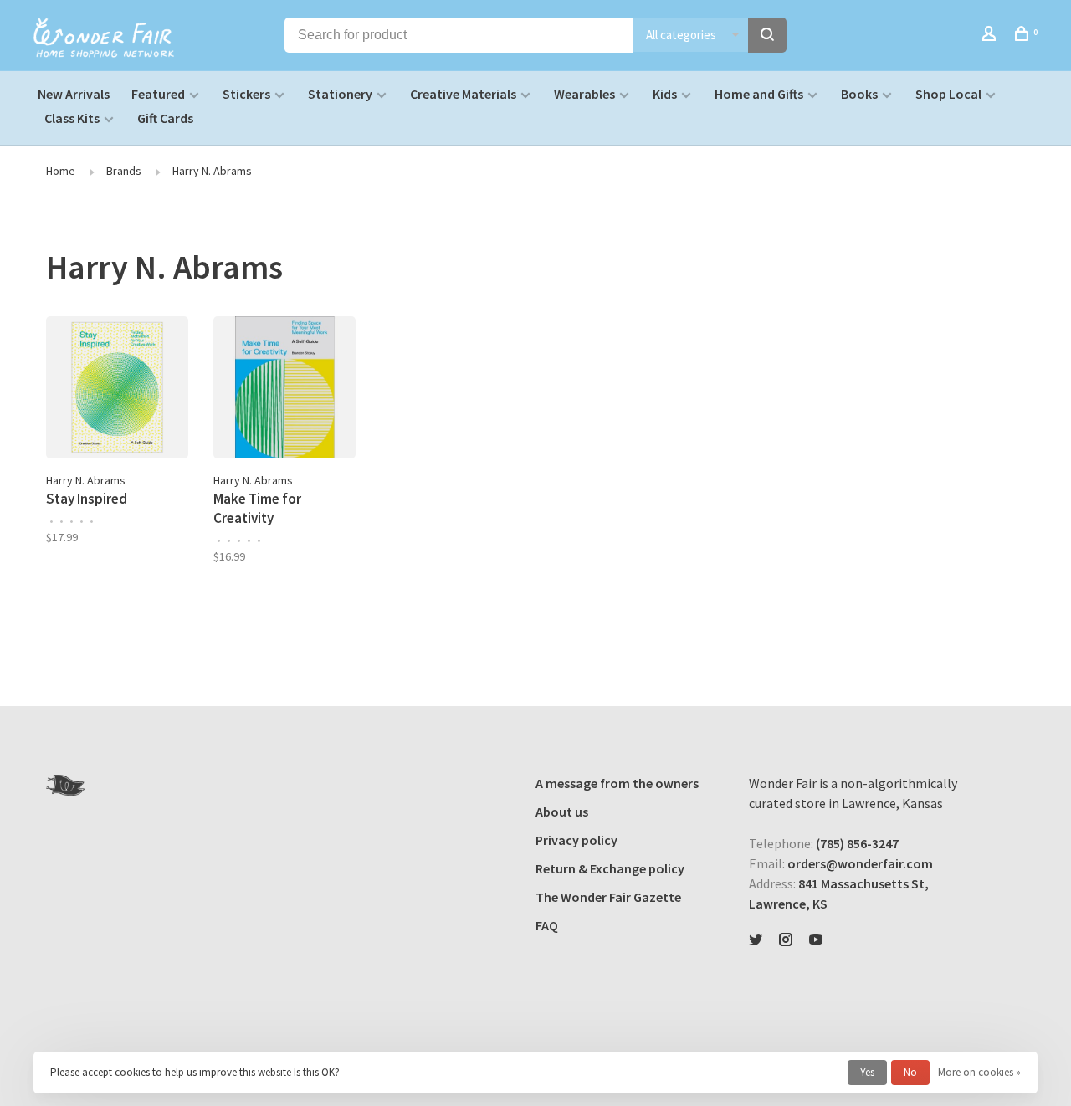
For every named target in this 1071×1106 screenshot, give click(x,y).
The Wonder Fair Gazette (608, 896)
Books (859, 93)
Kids (665, 93)
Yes (867, 1072)
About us (562, 811)
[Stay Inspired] (117, 389)
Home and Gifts (759, 93)
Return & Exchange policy (610, 868)
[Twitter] (755, 940)
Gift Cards (165, 118)
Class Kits (72, 118)
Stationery (340, 93)
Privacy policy (576, 840)
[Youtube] (815, 940)
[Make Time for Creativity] (284, 389)
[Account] (991, 36)
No (910, 1072)
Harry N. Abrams (212, 170)
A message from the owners (617, 783)
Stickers (246, 93)
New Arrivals (74, 93)
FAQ (547, 925)
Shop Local (948, 93)
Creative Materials (463, 93)
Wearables (584, 93)
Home (60, 170)
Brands (123, 170)
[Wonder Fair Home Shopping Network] (65, 785)
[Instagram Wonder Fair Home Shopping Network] (785, 940)
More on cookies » (979, 1072)
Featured (158, 93)
